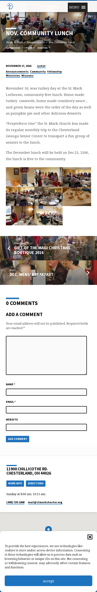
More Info (15, 483)
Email (11, 401)
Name (10, 384)
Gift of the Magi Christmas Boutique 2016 (42, 250)
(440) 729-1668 (15, 502)
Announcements (36, 42)
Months (42, 47)
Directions (36, 483)
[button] (90, 537)
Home (9, 42)
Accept (48, 581)
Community (38, 71)
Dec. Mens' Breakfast (31, 274)
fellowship (54, 71)
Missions (27, 75)
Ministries (13, 75)
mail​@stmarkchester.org (45, 502)
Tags (29, 47)
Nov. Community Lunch (62, 42)
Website (12, 419)
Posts (20, 42)
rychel (41, 66)
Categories (13, 47)
